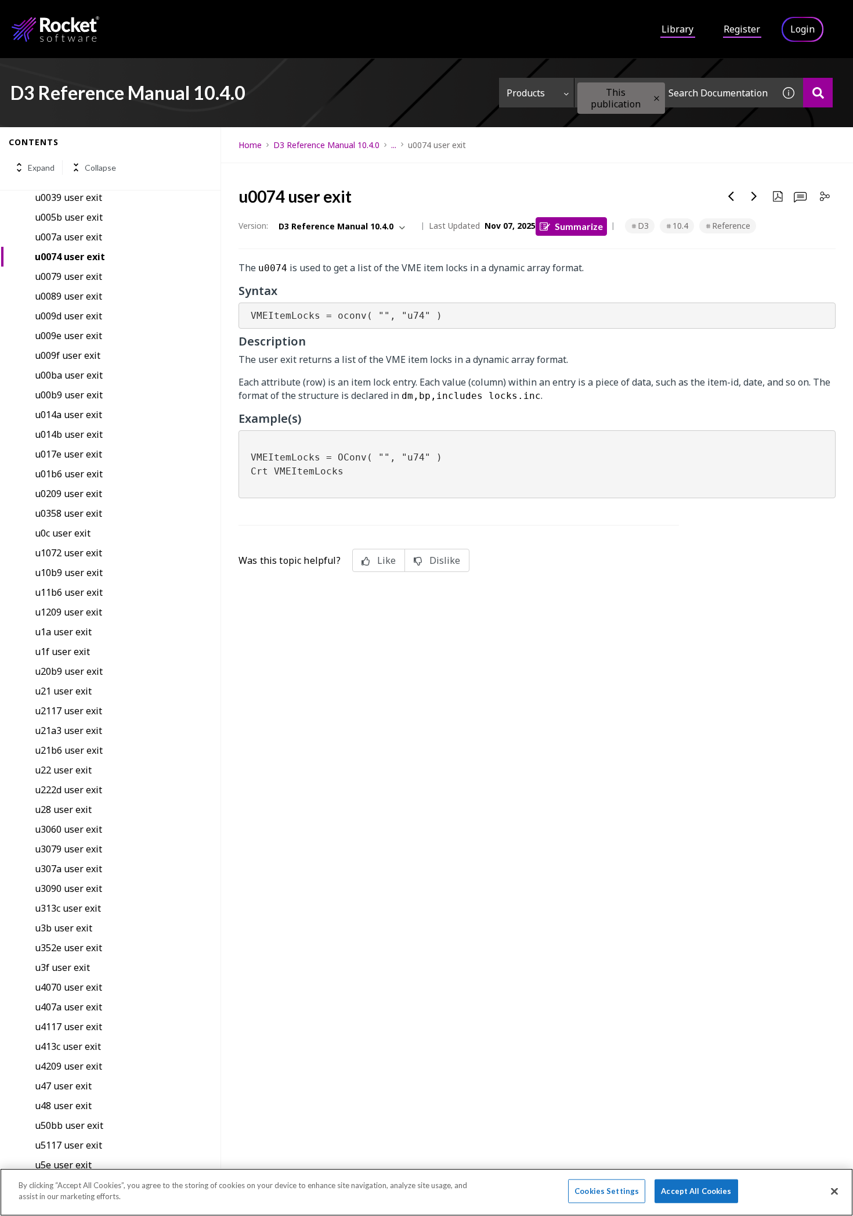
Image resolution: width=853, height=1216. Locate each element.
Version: (253, 225)
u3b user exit (63, 928)
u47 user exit (63, 1086)
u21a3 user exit (68, 730)
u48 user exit (63, 1105)
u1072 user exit (68, 552)
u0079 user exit (68, 276)
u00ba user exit (69, 375)
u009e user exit (68, 335)
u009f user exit (67, 355)
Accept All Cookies (696, 1191)
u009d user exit (68, 316)
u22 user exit (63, 770)
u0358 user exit (68, 513)
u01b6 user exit (69, 473)
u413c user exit (68, 1046)
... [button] (393, 145)
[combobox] (674, 92)
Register (742, 29)
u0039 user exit (68, 197)
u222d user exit (68, 789)
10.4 (680, 225)
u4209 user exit (68, 1066)
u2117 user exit (68, 710)
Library (677, 29)
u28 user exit (63, 809)
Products (526, 93)
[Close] (834, 1191)
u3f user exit (62, 967)
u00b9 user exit (69, 394)
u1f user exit (62, 651)
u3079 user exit (68, 849)
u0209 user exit (68, 493)
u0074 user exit (70, 256)
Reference (731, 225)
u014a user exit (68, 414)
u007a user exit (68, 237)
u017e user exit (68, 454)
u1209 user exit (68, 612)
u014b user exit (69, 434)
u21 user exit (63, 691)
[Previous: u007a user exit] (731, 196)
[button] (656, 98)
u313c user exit (68, 908)
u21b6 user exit (69, 750)
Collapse (100, 167)
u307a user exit (68, 868)
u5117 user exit (68, 1145)
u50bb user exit (69, 1125)
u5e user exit (63, 1165)
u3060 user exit (68, 829)
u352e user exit (68, 947)
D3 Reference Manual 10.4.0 (326, 145)
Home (250, 145)
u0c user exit (63, 533)
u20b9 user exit (69, 671)
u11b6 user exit (69, 592)
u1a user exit (63, 631)
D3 (643, 225)
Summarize (579, 226)
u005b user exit (69, 217)
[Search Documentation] (818, 92)
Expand (41, 167)
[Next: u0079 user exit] (754, 196)
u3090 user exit (68, 888)
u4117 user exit (68, 1026)
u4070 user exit (68, 987)
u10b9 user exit (69, 572)
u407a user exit (68, 1007)
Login (802, 29)
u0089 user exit (68, 296)
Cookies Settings (606, 1191)
